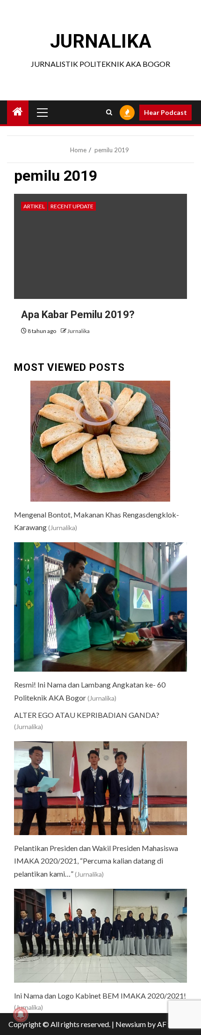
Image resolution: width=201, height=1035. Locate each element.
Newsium (130, 1024)
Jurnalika (78, 330)
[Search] (109, 112)
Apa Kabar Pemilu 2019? (78, 314)
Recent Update (71, 206)
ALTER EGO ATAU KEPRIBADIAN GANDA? (86, 714)
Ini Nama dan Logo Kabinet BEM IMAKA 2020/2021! (100, 995)
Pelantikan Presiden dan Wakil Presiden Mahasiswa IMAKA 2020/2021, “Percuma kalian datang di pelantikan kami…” (96, 861)
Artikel (34, 206)
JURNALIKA (100, 41)
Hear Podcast (165, 112)
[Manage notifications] (20, 1014)
